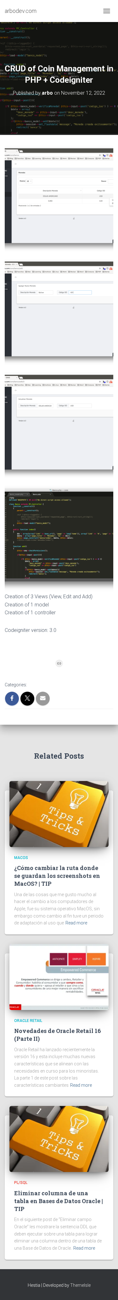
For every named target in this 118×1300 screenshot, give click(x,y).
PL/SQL (20, 1182)
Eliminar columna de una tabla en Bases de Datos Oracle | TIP (58, 1201)
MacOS (21, 858)
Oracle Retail (28, 1020)
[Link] (59, 663)
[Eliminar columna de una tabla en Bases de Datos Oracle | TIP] (59, 1138)
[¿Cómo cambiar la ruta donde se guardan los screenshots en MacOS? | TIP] (59, 813)
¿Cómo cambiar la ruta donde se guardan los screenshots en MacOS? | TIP (57, 875)
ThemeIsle (80, 1285)
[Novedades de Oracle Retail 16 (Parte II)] (59, 976)
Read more (76, 922)
